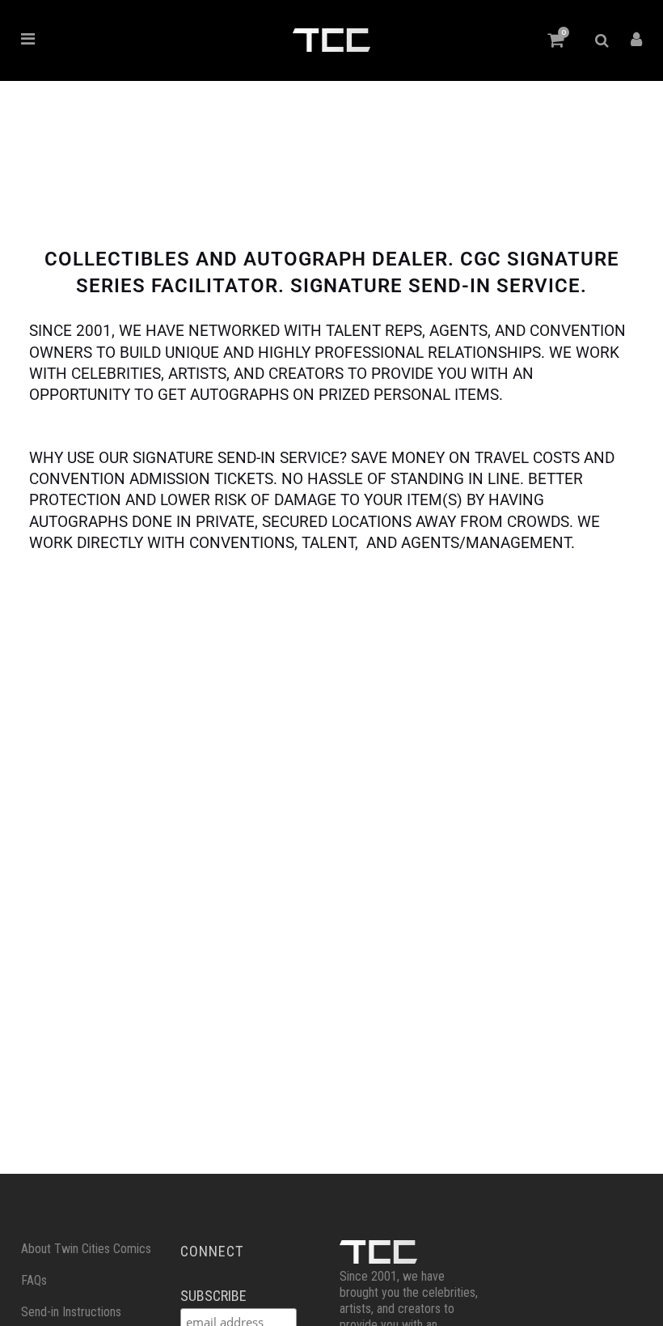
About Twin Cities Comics (86, 1248)
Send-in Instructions (71, 1312)
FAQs (34, 1280)
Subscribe (213, 1295)
